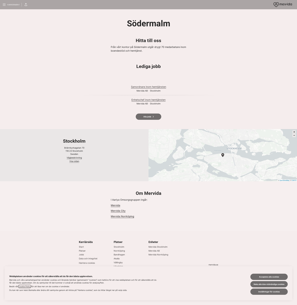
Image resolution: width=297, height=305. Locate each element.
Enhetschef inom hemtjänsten (148, 99)
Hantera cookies (87, 263)
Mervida (115, 205)
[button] (26, 4)
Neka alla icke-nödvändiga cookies (269, 284)
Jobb (81, 254)
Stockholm (119, 247)
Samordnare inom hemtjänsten (148, 86)
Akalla (116, 258)
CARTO (294, 180)
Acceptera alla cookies (269, 277)
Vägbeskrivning (74, 157)
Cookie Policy (25, 286)
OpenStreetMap (284, 180)
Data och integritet (88, 258)
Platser (82, 251)
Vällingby (118, 262)
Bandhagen (119, 254)
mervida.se (213, 264)
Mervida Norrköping (122, 216)
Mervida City (118, 210)
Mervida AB (154, 251)
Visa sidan (74, 161)
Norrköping (119, 251)
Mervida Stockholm (158, 247)
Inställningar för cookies (269, 292)
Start (81, 247)
